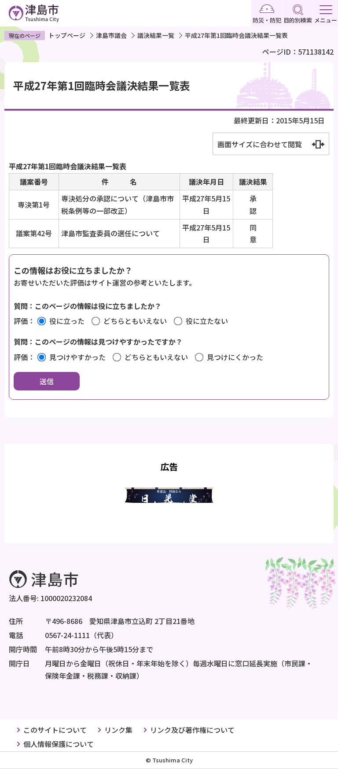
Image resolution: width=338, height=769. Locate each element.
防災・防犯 (267, 20)
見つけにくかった (235, 357)
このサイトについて (55, 729)
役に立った (66, 321)
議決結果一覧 (155, 35)
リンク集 (118, 729)
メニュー (325, 20)
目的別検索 (297, 20)
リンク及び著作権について (192, 729)
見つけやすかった (77, 357)
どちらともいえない (135, 321)
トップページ (66, 35)
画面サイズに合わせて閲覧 (259, 144)
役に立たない (207, 321)
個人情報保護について (58, 744)
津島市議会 (111, 35)
